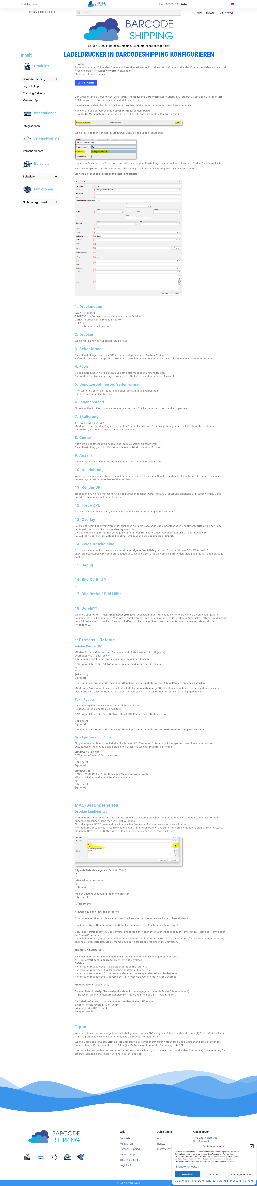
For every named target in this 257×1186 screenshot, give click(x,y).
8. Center (83, 437)
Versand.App (31, 100)
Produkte (42, 66)
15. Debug (84, 565)
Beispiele (139, 45)
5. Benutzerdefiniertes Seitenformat (107, 384)
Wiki (199, 12)
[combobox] (128, 13)
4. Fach (81, 366)
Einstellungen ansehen (240, 1174)
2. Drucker (84, 334)
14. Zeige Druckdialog (94, 544)
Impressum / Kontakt (240, 1180)
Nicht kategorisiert (158, 45)
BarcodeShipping (120, 45)
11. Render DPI (88, 487)
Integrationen (45, 113)
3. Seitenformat (89, 349)
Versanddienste (46, 138)
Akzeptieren (187, 1174)
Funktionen (43, 189)
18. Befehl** (86, 608)
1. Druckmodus (88, 306)
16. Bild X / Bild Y (90, 579)
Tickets (210, 12)
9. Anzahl (83, 455)
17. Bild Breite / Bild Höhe (98, 594)
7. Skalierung (87, 416)
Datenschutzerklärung (212, 1180)
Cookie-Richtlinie (186, 1180)
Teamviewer (225, 12)
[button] (251, 1146)
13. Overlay (85, 519)
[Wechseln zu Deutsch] (232, 4)
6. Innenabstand (89, 402)
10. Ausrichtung (89, 470)
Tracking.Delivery (34, 93)
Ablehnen (214, 1174)
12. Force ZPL (87, 505)
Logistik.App (31, 86)
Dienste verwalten (187, 1166)
